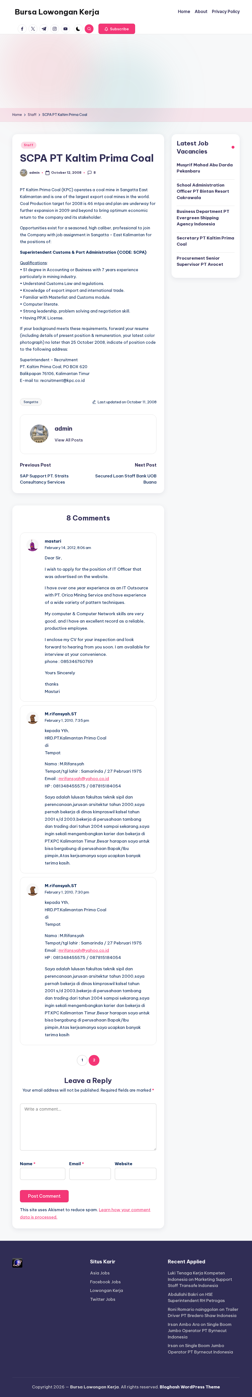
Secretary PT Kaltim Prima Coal (205, 241)
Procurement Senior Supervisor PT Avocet (200, 261)
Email (76, 1163)
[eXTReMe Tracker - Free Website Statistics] (17, 1262)
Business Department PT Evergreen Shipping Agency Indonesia (203, 218)
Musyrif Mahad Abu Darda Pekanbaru (205, 168)
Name (27, 1163)
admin (63, 428)
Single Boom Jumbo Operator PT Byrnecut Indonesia (200, 1331)
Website (123, 1163)
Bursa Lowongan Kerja (57, 11)
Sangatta (31, 402)
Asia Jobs (100, 1273)
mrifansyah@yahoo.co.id (84, 778)
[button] (116, 29)
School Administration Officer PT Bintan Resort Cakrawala (203, 191)
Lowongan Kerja (106, 1290)
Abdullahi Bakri (183, 1294)
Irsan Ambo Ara (184, 1324)
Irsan (173, 1345)
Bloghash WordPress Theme (190, 1387)
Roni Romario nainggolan (193, 1309)
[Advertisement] (126, 71)
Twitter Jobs (102, 1299)
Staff (28, 145)
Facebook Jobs (105, 1282)
